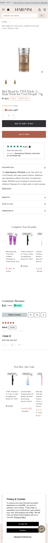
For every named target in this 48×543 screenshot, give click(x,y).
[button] (24, 151)
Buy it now (24, 134)
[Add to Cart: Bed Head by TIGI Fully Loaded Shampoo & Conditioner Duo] (16, 235)
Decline (23, 530)
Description (8, 167)
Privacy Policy (20, 517)
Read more (6, 188)
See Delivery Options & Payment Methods (30, 2)
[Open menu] (4, 9)
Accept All (23, 524)
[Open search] (30, 315)
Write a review (14, 315)
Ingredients (7, 211)
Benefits (6, 197)
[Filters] (37, 315)
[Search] (42, 16)
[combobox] (20, 16)
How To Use (7, 204)
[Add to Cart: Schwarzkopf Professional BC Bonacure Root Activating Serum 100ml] (31, 375)
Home (4, 22)
